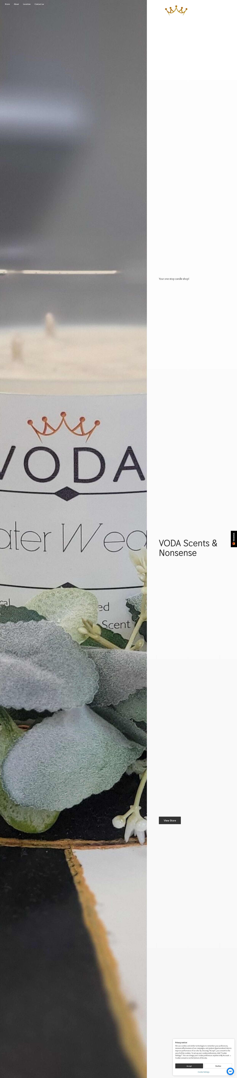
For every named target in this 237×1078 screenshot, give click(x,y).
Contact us (39, 4)
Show (234, 539)
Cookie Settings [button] (203, 1072)
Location (26, 4)
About (16, 4)
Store (7, 4)
